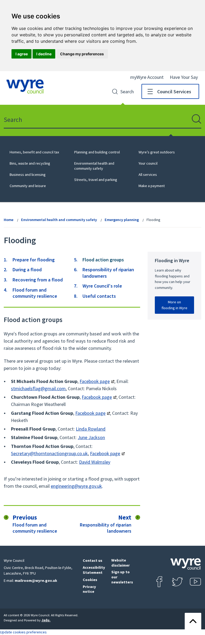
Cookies (90, 579)
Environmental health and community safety (94, 166)
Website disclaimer (120, 563)
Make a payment (152, 185)
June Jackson (91, 437)
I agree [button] (21, 54)
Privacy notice (89, 589)
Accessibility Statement (94, 570)
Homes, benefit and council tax (34, 152)
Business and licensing (28, 174)
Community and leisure (28, 185)
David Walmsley (94, 462)
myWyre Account (147, 77)
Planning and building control (97, 152)
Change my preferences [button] (82, 54)
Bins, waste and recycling (30, 163)
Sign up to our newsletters (122, 577)
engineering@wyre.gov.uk (76, 486)
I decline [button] (44, 54)
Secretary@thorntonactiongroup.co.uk (49, 453)
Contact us (92, 560)
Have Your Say (184, 77)
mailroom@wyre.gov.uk (36, 580)
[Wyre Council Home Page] (25, 86)
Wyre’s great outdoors (157, 152)
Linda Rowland (90, 429)
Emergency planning (122, 219)
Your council (148, 163)
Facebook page (95, 381)
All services (148, 174)
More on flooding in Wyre (174, 305)
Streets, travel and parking (95, 179)
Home (8, 219)
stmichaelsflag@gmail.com (38, 388)
